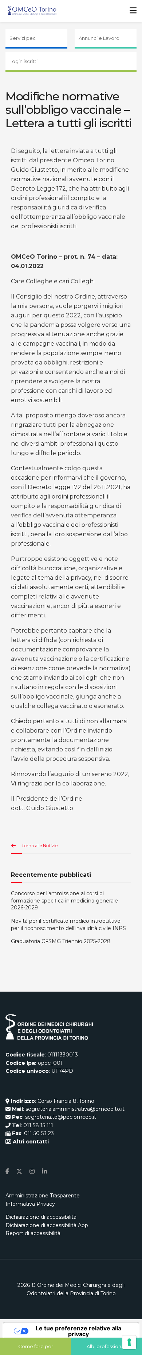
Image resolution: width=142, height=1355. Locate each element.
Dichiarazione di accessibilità (40, 1217)
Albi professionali (106, 1346)
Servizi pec (22, 38)
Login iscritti (23, 61)
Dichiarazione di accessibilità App (46, 1225)
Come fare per (35, 1346)
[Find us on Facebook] (7, 1171)
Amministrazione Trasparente (42, 1195)
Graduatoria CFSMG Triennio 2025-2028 (61, 941)
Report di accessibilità (32, 1233)
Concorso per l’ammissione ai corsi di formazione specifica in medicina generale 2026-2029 (64, 900)
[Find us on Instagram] (32, 1171)
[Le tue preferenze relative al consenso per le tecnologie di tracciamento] (129, 1342)
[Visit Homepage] (32, 11)
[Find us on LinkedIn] (44, 1171)
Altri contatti (30, 1141)
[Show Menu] (133, 11)
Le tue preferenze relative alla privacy (78, 1331)
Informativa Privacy (30, 1204)
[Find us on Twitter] (19, 1171)
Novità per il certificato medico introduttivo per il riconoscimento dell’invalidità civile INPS (68, 924)
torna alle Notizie (40, 845)
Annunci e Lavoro (99, 38)
